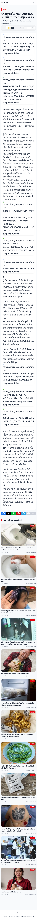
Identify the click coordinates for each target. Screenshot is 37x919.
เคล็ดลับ (5, 9)
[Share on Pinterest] (18, 513)
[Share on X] (8, 513)
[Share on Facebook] (3, 513)
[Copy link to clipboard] (33, 513)
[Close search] (34, 2)
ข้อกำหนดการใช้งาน (14, 917)
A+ (32, 28)
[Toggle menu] (2, 2)
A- (25, 28)
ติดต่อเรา (5, 917)
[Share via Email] (28, 513)
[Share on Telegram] (23, 513)
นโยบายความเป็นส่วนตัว (27, 917)
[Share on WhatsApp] (13, 513)
